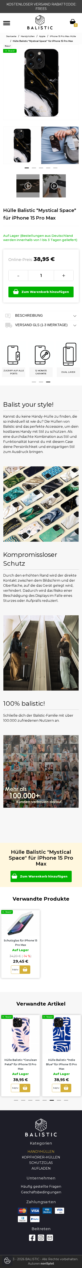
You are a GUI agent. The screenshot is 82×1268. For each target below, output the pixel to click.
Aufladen (41, 1168)
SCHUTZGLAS (41, 1163)
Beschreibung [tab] (28, 315)
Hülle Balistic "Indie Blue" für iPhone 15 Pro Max (61, 1064)
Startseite (11, 36)
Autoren (34, 1263)
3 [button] (30, 1100)
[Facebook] (32, 1238)
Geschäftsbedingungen (41, 1192)
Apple (42, 36)
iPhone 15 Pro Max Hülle (63, 36)
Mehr (15, 969)
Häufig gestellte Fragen (41, 1187)
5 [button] (44, 1100)
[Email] (50, 1238)
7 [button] (59, 1100)
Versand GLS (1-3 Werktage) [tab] (40, 325)
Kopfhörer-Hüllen (41, 1157)
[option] (22, 148)
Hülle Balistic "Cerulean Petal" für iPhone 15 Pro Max (20, 1064)
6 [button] (52, 1100)
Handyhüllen (28, 36)
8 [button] (66, 1100)
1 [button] (16, 1100)
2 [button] (23, 1100)
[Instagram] (41, 1238)
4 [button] (37, 1100)
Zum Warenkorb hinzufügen (45, 292)
